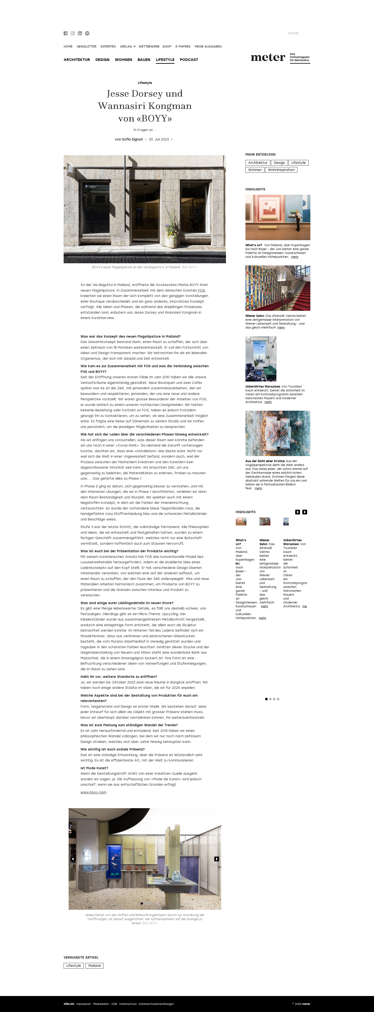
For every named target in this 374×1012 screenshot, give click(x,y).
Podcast (189, 59)
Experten (108, 46)
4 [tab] (278, 700)
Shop (167, 46)
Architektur (77, 59)
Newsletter (86, 46)
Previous (73, 859)
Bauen (144, 59)
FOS (201, 290)
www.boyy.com (93, 792)
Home (68, 46)
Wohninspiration (281, 170)
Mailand (94, 966)
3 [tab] (149, 904)
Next (216, 859)
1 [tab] (142, 904)
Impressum (83, 1004)
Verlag (69, 1004)
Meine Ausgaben (208, 46)
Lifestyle (165, 59)
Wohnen (123, 59)
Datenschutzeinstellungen (156, 1004)
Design (102, 59)
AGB (114, 1004)
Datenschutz (128, 1004)
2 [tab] (145, 904)
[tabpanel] (145, 859)
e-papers (183, 46)
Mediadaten (101, 1004)
